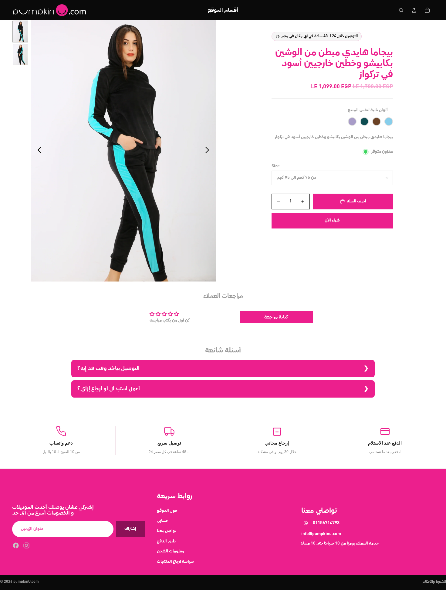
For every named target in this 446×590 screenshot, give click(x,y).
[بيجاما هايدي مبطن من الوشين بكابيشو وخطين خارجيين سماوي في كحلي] (388, 122)
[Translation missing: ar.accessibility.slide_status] (20, 31)
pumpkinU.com (26, 582)
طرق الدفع (166, 541)
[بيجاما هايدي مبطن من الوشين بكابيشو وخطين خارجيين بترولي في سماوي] (364, 122)
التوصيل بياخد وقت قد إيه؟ (108, 368)
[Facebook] (15, 545)
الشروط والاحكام (434, 582)
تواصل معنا (166, 531)
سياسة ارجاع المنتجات (175, 561)
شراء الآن (332, 220)
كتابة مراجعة (276, 317)
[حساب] (414, 10)
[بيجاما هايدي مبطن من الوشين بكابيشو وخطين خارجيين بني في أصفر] (376, 122)
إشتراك (130, 529)
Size (276, 166)
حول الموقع (167, 510)
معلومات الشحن (170, 551)
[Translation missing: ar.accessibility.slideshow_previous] (38, 151)
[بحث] (401, 10)
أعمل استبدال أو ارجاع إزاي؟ (108, 389)
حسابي (162, 520)
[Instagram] (26, 545)
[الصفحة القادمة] (209, 151)
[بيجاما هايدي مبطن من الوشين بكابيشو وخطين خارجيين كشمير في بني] (352, 122)
